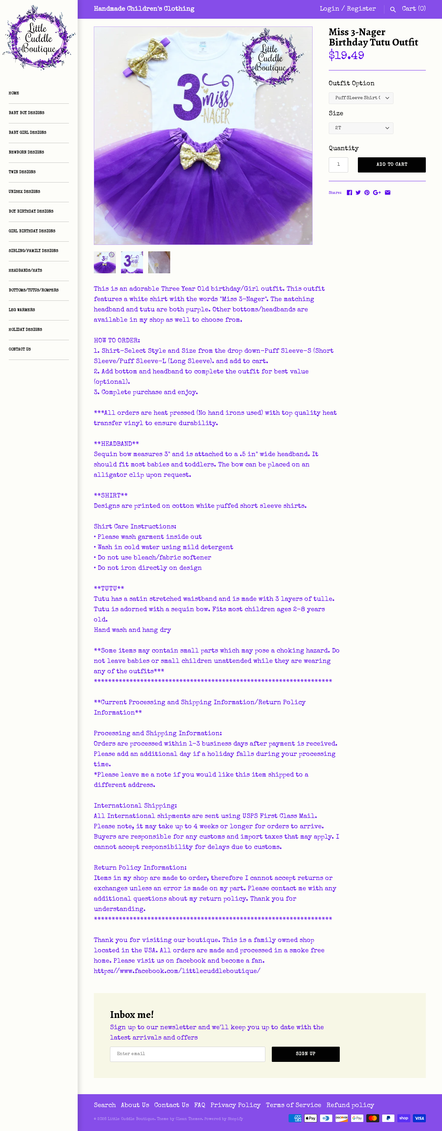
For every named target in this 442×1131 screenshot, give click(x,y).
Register (361, 9)
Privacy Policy (236, 1106)
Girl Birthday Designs (32, 232)
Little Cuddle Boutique (131, 1119)
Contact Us (20, 350)
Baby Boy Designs (26, 113)
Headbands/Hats (25, 271)
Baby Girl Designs (27, 133)
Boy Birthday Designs (31, 212)
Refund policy (350, 1106)
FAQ (199, 1106)
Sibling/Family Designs (33, 251)
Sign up (306, 1054)
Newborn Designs (26, 153)
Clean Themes (189, 1119)
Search (105, 1106)
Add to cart (392, 164)
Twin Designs (22, 172)
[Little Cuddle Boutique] (39, 39)
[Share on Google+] (377, 192)
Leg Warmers (22, 310)
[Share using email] (387, 192)
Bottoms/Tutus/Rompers (34, 291)
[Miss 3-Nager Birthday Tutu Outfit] (203, 136)
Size (336, 114)
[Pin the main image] (367, 192)
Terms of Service (293, 1106)
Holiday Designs (25, 330)
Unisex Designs (24, 192)
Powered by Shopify (223, 1119)
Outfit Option (352, 84)
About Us (135, 1106)
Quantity (344, 149)
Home (14, 94)
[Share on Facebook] (349, 192)
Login (329, 9)
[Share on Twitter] (358, 192)
